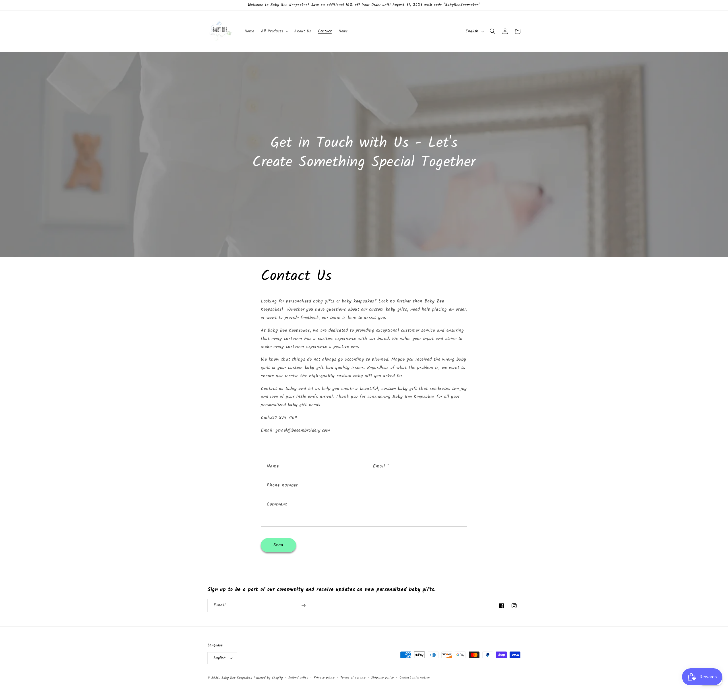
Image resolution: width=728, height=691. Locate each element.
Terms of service (353, 677)
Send (278, 545)
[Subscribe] (303, 605)
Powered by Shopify (268, 677)
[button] (274, 31)
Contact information (415, 677)
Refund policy (298, 677)
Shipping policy (382, 677)
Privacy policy (324, 677)
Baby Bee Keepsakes (237, 677)
